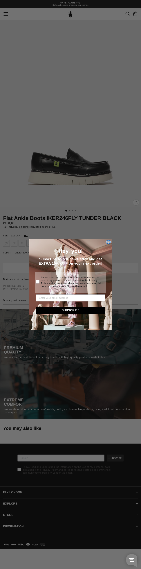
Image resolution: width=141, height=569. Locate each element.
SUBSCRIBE (70, 310)
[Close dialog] (108, 242)
